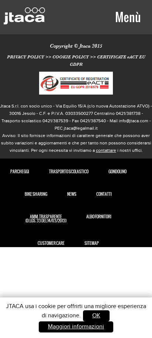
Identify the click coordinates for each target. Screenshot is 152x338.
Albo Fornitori (98, 217)
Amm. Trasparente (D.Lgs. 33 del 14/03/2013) (45, 219)
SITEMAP (91, 243)
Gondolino (117, 172)
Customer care (51, 243)
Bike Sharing (36, 194)
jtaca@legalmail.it (81, 128)
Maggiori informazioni (76, 326)
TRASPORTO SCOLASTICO (69, 172)
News (71, 194)
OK (96, 315)
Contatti (104, 194)
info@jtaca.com (133, 120)
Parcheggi (19, 172)
